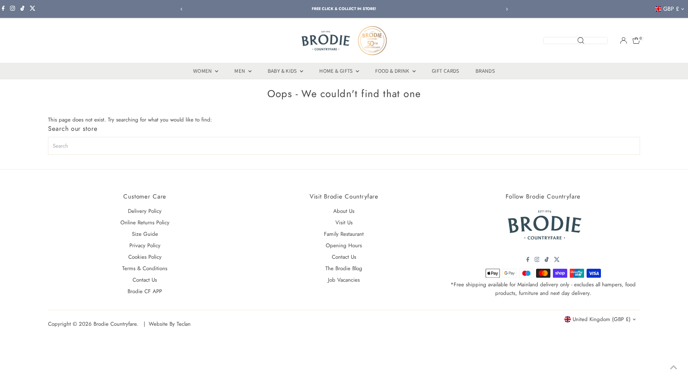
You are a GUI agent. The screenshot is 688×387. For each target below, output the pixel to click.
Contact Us (145, 280)
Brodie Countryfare (115, 324)
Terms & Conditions (144, 268)
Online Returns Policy (144, 222)
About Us (343, 211)
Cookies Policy (145, 257)
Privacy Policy (145, 245)
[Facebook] (3, 9)
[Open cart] (636, 40)
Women (203, 70)
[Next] (506, 9)
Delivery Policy (145, 211)
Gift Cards (445, 70)
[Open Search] (575, 40)
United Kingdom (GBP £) (602, 319)
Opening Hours (344, 245)
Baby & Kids (283, 70)
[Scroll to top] (673, 367)
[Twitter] (32, 9)
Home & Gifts (336, 70)
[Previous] (181, 9)
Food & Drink (393, 70)
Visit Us (344, 222)
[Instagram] (12, 9)
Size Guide (145, 234)
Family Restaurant (344, 234)
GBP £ (671, 9)
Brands (485, 70)
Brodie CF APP (145, 291)
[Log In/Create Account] (623, 40)
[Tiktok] (22, 9)
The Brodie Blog (343, 268)
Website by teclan (170, 324)
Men (240, 70)
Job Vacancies (344, 280)
